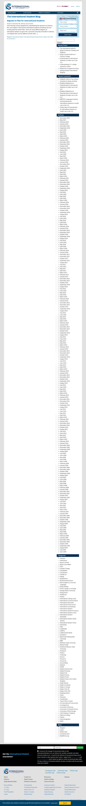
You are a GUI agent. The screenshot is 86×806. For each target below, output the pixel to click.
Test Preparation (9, 792)
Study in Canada (65, 687)
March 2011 (63, 417)
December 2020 (65, 182)
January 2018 (64, 252)
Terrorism (63, 697)
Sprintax (62, 665)
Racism (62, 657)
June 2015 (63, 315)
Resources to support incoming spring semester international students (69, 70)
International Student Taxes (68, 622)
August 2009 (64, 451)
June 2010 (63, 433)
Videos (62, 717)
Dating (62, 576)
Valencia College (65, 715)
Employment (64, 578)
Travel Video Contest (66, 701)
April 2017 (63, 270)
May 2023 (63, 132)
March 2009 (63, 461)
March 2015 (63, 321)
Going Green (64, 592)
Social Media (64, 663)
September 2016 (65, 284)
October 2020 (64, 186)
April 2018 (63, 246)
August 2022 (64, 150)
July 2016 (63, 288)
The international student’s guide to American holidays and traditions (69, 50)
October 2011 (64, 403)
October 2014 (64, 331)
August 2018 (64, 238)
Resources (60, 12)
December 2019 (65, 206)
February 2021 (64, 178)
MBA (61, 641)
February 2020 (64, 202)
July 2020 (63, 192)
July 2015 (63, 313)
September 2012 (65, 381)
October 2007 (64, 495)
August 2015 (64, 311)
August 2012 (64, 383)
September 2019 (65, 212)
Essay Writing (64, 586)
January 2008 (64, 489)
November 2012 (65, 377)
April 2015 (63, 319)
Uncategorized (64, 705)
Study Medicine (48, 794)
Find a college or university (68, 588)
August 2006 (64, 523)
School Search (12, 12)
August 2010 (64, 429)
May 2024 (63, 120)
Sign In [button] (78, 6)
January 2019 (64, 228)
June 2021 (63, 170)
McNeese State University (68, 643)
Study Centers (27, 12)
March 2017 (63, 272)
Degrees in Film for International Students (26, 20)
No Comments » (11, 38)
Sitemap (66, 777)
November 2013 (65, 353)
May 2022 (63, 156)
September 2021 (65, 168)
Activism (62, 558)
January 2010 (64, 443)
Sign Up (72, 6)
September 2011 (65, 405)
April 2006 (63, 531)
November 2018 (65, 232)
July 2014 (63, 337)
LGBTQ (62, 631)
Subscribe (80, 747)
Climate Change (65, 568)
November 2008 (65, 469)
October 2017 (64, 258)
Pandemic (63, 651)
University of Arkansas (66, 707)
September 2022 (65, 148)
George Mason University (67, 590)
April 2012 (63, 391)
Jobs (61, 627)
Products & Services (44, 12)
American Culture (49, 785)
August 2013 (64, 359)
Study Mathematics (70, 789)
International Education (67, 602)
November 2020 (65, 184)
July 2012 (63, 385)
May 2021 (63, 172)
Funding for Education (30, 787)
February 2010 (64, 441)
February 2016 (64, 298)
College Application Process (52, 787)
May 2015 (63, 317)
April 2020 (63, 198)
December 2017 (65, 254)
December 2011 (65, 399)
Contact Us (27, 777)
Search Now (67, 34)
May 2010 (63, 435)
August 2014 (64, 335)
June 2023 (63, 130)
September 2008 (65, 473)
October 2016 (64, 282)
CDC (61, 566)
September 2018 (65, 236)
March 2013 (63, 369)
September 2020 (65, 188)
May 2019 (63, 220)
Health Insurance (69, 792)
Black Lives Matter (65, 564)
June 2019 (63, 218)
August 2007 (64, 499)
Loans (6, 794)
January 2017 (64, 276)
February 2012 (64, 395)
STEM (62, 667)
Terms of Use (75, 757)
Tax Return (67, 794)
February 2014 (64, 347)
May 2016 (63, 292)
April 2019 (63, 222)
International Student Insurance (69, 610)
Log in (62, 730)
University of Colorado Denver (69, 709)
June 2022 (63, 154)
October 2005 (64, 544)
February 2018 (64, 250)
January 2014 (64, 349)
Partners (6, 779)
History (62, 596)
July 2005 (63, 550)
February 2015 (64, 323)
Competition (63, 570)
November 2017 (65, 256)
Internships (63, 625)
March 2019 (63, 224)
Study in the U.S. (29, 789)
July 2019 (63, 216)
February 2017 (64, 274)
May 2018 (63, 244)
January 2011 (64, 421)
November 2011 (65, 401)
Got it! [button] (65, 803)
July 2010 (63, 431)
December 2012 (65, 375)
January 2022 (64, 162)
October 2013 (64, 355)
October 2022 (64, 146)
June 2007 (63, 503)
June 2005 (63, 552)
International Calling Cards (68, 598)
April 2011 (63, 415)
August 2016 (64, 286)
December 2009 (65, 445)
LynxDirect (63, 635)
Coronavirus (63, 572)
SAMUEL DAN (64, 79)
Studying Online (65, 693)
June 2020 (63, 194)
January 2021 (64, 180)
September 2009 (65, 449)
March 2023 (63, 136)
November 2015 (65, 305)
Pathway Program (49, 789)
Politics (62, 653)
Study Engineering (70, 785)
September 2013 (65, 357)
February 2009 (64, 463)
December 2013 (65, 351)
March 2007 (63, 509)
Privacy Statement (42, 759)
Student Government (66, 669)
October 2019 (64, 210)
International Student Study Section (33, 37)
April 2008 (63, 483)
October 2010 (64, 427)
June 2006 (63, 527)
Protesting (63, 655)
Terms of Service (49, 781)
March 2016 (63, 296)
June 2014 (63, 339)
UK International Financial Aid (69, 703)
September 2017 (65, 260)
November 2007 (65, 493)
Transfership (63, 699)
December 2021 (65, 164)
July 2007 (63, 501)
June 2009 (63, 455)
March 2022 (63, 158)
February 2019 (64, 226)
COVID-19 (63, 574)
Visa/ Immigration (65, 719)
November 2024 (65, 118)
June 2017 (63, 266)
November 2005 (65, 541)
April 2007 (63, 507)
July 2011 (63, 409)
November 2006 (65, 517)
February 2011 (64, 419)
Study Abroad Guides (10, 781)
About (5, 777)
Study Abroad (64, 683)
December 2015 (65, 303)
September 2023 (65, 128)
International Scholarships (68, 606)
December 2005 (65, 539)
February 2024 (64, 122)
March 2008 (63, 485)
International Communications (69, 600)
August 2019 (64, 214)
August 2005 (64, 548)
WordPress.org (64, 736)
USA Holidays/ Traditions (67, 713)
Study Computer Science (71, 787)
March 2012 (63, 393)
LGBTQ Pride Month (66, 633)
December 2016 (65, 278)
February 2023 (64, 138)
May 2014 (63, 341)
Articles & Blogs (49, 779)
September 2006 (65, 521)
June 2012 (63, 387)
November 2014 (65, 329)
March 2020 (63, 200)
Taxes (62, 695)
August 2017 (64, 262)
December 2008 (65, 467)
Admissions (63, 560)
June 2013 (63, 363)
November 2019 (65, 208)
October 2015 (64, 307)
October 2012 (64, 379)
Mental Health (64, 645)
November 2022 (65, 144)
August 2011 (64, 407)
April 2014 (63, 343)
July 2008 (63, 477)
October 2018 (64, 234)
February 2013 (64, 371)
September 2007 (65, 497)
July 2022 (63, 152)
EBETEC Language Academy (69, 99)
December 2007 (65, 491)
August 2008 (64, 475)
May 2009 (63, 457)
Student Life (63, 673)
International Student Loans (68, 612)
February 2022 (64, 160)
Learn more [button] (54, 803)
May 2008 (63, 481)
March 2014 (63, 345)
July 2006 (63, 525)
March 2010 (63, 439)
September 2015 (65, 309)
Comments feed (64, 734)
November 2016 (65, 280)
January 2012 (64, 397)
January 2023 (64, 140)
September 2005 (65, 546)
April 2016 (63, 294)
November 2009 (65, 447)
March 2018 (63, 248)
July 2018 (63, 240)
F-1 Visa (6, 789)
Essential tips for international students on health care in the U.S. (69, 60)
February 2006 (64, 535)
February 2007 (64, 511)
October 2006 (64, 519)
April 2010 (63, 437)
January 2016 (64, 300)
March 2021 (63, 176)
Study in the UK (64, 689)
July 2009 (63, 453)
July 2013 (63, 361)
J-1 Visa (6, 787)
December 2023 (65, 126)
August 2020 (64, 190)
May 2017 (63, 268)
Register (62, 728)
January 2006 (64, 537)
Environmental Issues (66, 580)
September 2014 (65, 333)
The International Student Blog (23, 16)
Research (63, 659)
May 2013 (63, 365)
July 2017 (63, 264)
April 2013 (63, 367)
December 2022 (65, 142)
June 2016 (63, 290)
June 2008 (63, 479)
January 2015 (64, 325)
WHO (61, 721)
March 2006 (63, 533)
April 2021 (63, 174)
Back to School (64, 562)
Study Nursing (48, 792)
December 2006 (65, 515)
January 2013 (64, 373)
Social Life (63, 661)
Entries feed (63, 732)
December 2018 (65, 230)
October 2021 (64, 166)
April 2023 (63, 134)
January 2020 (64, 204)
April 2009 (63, 459)
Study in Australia (65, 685)
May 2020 (63, 196)
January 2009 (64, 465)
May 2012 (63, 389)
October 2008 (64, 471)
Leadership (63, 629)
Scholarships (28, 785)
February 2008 (64, 487)
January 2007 (64, 513)
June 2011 (63, 411)
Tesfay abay (63, 107)
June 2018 (63, 242)
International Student (17, 37)
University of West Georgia (68, 711)
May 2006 (63, 529)
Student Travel (64, 677)
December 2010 (65, 423)
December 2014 (65, 327)
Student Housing (65, 671)
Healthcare (63, 594)
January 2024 (64, 124)
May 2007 (63, 505)
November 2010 (65, 425)
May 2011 (63, 413)
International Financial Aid (68, 604)
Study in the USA (47, 37)
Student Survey (64, 675)
